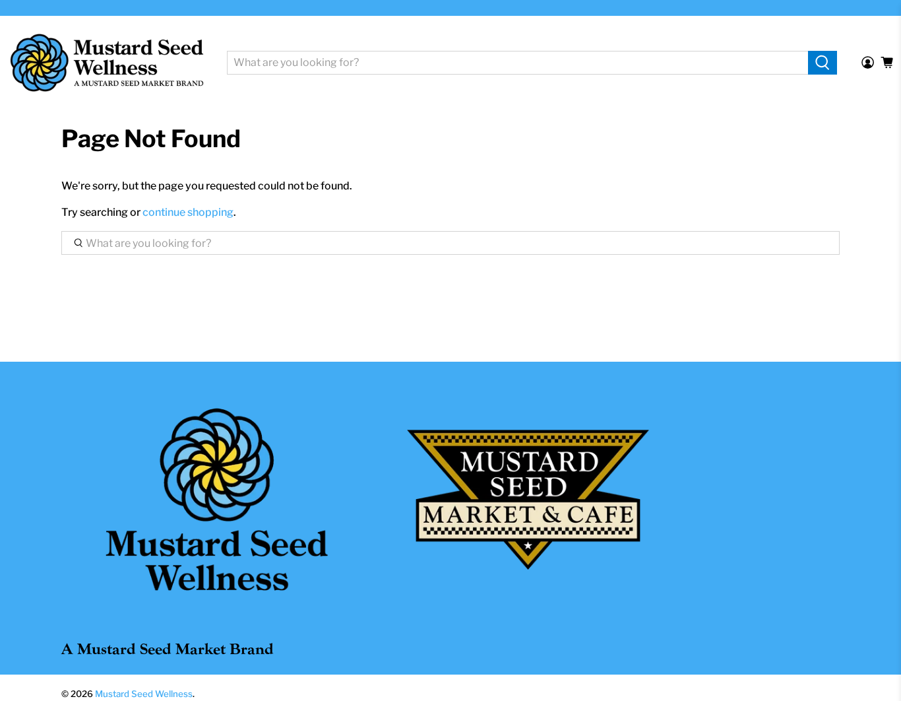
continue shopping (187, 212)
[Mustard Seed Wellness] (107, 63)
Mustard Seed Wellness (144, 693)
